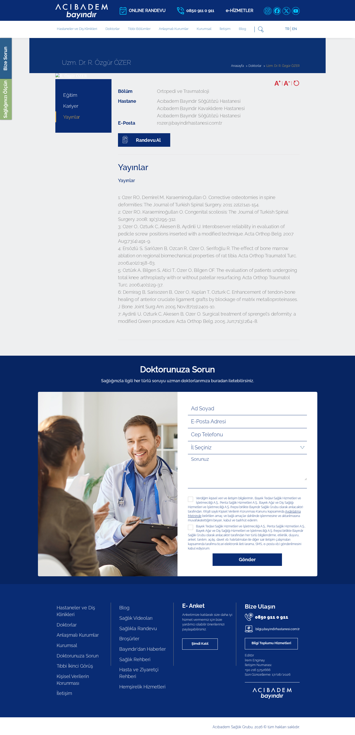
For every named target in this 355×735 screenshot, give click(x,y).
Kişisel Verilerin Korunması (73, 680)
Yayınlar (71, 117)
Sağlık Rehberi (134, 659)
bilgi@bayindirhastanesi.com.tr (277, 629)
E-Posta (126, 123)
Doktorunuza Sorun (77, 656)
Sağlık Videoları (136, 618)
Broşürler (129, 638)
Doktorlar (113, 29)
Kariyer (70, 106)
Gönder (247, 559)
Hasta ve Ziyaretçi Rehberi (139, 673)
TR (287, 29)
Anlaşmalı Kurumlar (173, 29)
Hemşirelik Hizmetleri (142, 686)
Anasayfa (237, 66)
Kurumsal (204, 29)
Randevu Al (148, 140)
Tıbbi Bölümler (139, 29)
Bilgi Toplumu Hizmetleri (271, 643)
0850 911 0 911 (271, 617)
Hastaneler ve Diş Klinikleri (76, 611)
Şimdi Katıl (200, 643)
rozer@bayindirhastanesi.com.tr (189, 123)
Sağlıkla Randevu (138, 628)
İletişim (225, 29)
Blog (242, 29)
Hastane (127, 101)
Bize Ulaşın (260, 606)
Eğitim (70, 95)
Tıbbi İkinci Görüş (75, 666)
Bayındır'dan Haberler (142, 649)
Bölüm (125, 91)
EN (294, 29)
